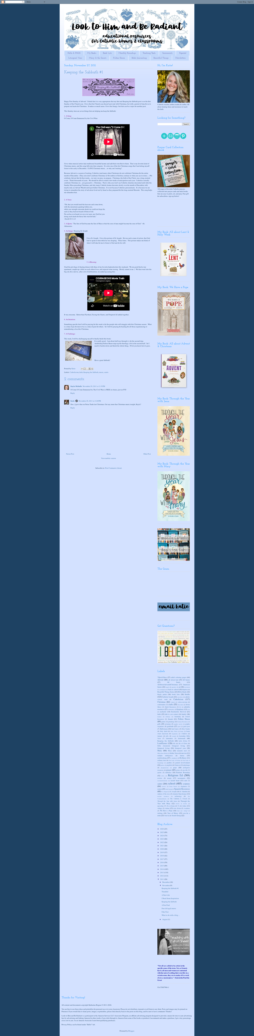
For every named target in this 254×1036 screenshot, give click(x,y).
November (166, 885)
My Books (91, 53)
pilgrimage (186, 765)
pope (175, 767)
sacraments (181, 778)
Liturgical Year (75, 58)
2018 (162, 855)
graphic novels (178, 724)
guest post (186, 726)
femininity (177, 717)
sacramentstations (162, 781)
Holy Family (186, 729)
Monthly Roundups (127, 53)
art (180, 687)
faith (81, 372)
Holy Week (174, 731)
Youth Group (176, 815)
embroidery (171, 709)
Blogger (131, 1031)
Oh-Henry (182, 758)
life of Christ (183, 743)
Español (182, 53)
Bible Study (182, 692)
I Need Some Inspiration (170, 898)
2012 (162, 876)
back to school (173, 689)
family (184, 714)
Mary (159, 750)
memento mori (182, 751)
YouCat (166, 816)
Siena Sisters (173, 786)
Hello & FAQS (74, 53)
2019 (162, 852)
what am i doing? (182, 811)
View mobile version (108, 458)
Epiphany (180, 709)
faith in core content (171, 714)
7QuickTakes (162, 677)
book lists (176, 694)
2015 (162, 866)
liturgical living (163, 748)
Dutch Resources (170, 707)
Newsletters (180, 58)
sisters (159, 789)
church (173, 702)
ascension (187, 687)
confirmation (161, 705)
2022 (162, 842)
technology (178, 796)
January (159, 736)
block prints (162, 694)
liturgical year (180, 748)
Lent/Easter (162, 743)
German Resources (182, 722)
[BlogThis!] (84, 368)
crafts (170, 704)
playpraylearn (164, 768)
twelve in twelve (181, 804)
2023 (162, 839)
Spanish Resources (182, 788)
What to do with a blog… (171, 915)
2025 (162, 832)
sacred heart (175, 780)
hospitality (175, 734)
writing (160, 813)
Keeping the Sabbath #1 (170, 888)
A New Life (166, 895)
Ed (180, 707)
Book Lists (107, 53)
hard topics (175, 729)
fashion (159, 717)
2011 (162, 879)
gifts (159, 724)
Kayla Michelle (76, 386)
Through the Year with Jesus (167, 801)
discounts (180, 705)
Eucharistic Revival (178, 711)
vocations (187, 808)
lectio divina (183, 741)
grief (179, 726)
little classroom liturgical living (171, 746)
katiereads (181, 738)
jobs (167, 736)
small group (168, 789)
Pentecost (178, 765)
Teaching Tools (149, 53)
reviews (159, 778)
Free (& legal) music (169, 908)
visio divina (177, 808)
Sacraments (167, 53)
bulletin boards (167, 697)
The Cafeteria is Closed (178, 799)
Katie (73, 401)
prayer (168, 770)
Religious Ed (175, 775)
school (171, 783)
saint (185, 781)
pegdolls (169, 765)
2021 (162, 845)
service (164, 786)
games (163, 722)
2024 (162, 835)
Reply (73, 393)
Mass (170, 750)
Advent (160, 679)
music (101, 372)
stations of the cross (163, 794)
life (174, 743)
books (187, 694)
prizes (178, 770)
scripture (186, 783)
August (165, 919)
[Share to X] (87, 368)
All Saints (186, 680)
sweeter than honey (180, 794)
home (181, 731)
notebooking (162, 758)
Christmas (161, 702)
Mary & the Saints (97, 58)
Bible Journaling (139, 58)
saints (106, 372)
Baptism (185, 689)
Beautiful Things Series (165, 692)
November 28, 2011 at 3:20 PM (90, 401)
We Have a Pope (166, 810)
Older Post (147, 454)
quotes (159, 772)
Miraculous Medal (162, 753)
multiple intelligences (165, 756)
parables (169, 763)
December (166, 882)
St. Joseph (173, 791)
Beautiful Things (161, 58)
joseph (174, 736)
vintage (159, 808)
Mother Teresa (174, 753)
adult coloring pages (178, 677)
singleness (184, 786)
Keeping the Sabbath (90, 372)
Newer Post (70, 454)
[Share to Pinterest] (92, 368)
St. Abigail (164, 791)
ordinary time (161, 760)
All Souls (173, 682)
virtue (167, 808)
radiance (168, 772)
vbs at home (170, 806)
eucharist (163, 711)
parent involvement (182, 762)
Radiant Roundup (183, 772)
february (168, 717)
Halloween (164, 729)
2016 (162, 862)
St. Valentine (184, 791)
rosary (169, 778)
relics (162, 776)
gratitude (170, 726)
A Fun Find (166, 905)
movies (184, 753)
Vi (178, 806)
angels (167, 687)
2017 (162, 859)
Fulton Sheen (119, 58)
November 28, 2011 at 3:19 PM (94, 386)
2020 (162, 849)
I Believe (184, 734)
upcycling (160, 806)
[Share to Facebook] (89, 368)
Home (109, 454)
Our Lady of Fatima (174, 760)
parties (162, 765)
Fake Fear (165, 912)
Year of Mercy (172, 813)
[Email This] (82, 368)
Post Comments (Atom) (113, 468)
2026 (162, 829)
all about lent (173, 680)
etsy (189, 709)
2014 (162, 869)
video (184, 806)
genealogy (171, 722)
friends (170, 719)
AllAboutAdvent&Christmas (167, 684)
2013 (162, 872)
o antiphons (174, 758)
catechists (180, 697)
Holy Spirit (163, 731)
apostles (174, 687)
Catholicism (74, 372)
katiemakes (169, 738)
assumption (162, 689)
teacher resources (163, 796)
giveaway (168, 724)
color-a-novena (182, 702)
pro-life (185, 770)
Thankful (165, 891)
